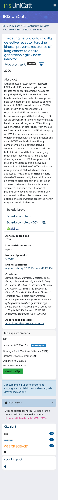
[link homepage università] (18, 5)
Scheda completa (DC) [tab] (22, 222)
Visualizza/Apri (13, 371)
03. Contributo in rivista (36, 26)
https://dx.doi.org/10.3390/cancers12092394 (28, 268)
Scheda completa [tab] (18, 216)
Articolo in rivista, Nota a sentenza (24, 29)
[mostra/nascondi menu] (55, 5)
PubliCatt (14, 26)
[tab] (44, 222)
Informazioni (14, 402)
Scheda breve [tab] (16, 209)
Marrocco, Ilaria (15, 64)
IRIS (4, 26)
